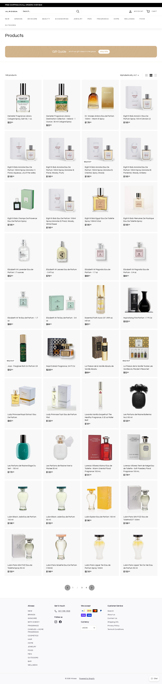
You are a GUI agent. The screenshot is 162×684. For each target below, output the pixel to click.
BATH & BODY (33, 622)
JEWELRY (78, 19)
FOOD (142, 19)
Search (111, 611)
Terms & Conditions (116, 629)
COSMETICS (33, 636)
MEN (90, 19)
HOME (116, 19)
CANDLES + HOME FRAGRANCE (36, 630)
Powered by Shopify (87, 678)
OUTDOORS (10, 25)
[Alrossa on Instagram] (55, 621)
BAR (29, 661)
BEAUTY (46, 19)
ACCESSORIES (61, 19)
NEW (7, 19)
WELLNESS (129, 19)
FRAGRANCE (103, 19)
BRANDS (18, 19)
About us (111, 615)
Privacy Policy (113, 626)
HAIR (30, 639)
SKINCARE (32, 19)
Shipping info (113, 622)
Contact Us (112, 618)
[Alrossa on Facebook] (60, 621)
